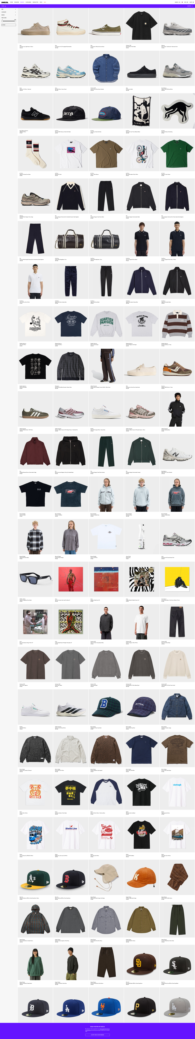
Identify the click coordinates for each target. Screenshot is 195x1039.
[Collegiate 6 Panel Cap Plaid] (106, 707)
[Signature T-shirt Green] (177, 153)
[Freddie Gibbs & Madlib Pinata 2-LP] (141, 579)
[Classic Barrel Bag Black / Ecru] (70, 238)
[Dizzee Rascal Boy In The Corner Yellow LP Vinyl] (177, 579)
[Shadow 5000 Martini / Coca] (177, 366)
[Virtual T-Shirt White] (35, 792)
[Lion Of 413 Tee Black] (141, 834)
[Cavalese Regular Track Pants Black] (106, 196)
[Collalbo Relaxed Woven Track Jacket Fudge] (35, 451)
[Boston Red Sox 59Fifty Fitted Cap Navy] (70, 877)
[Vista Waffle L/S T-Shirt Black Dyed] (141, 664)
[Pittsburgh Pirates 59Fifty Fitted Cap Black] (141, 1005)
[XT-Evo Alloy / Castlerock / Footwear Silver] (177, 25)
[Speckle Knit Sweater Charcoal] (35, 749)
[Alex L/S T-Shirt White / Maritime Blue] (106, 792)
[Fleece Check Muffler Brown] (177, 877)
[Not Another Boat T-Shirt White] (141, 153)
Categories (28, 2)
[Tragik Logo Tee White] (177, 792)
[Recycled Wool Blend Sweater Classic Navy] (70, 366)
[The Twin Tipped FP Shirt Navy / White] (177, 238)
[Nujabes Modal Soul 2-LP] (106, 579)
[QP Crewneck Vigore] (106, 323)
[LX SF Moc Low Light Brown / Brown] (35, 25)
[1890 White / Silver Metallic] (177, 451)
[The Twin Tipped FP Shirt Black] (141, 238)
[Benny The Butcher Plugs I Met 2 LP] (35, 621)
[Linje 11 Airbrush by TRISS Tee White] (35, 834)
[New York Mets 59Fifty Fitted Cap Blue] (106, 1005)
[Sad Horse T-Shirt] (70, 153)
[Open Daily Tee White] (106, 834)
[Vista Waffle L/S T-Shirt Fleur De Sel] (177, 664)
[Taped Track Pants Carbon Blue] (70, 281)
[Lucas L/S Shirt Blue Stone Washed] (106, 68)
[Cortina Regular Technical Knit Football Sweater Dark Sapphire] (70, 196)
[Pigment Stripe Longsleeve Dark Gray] (70, 919)
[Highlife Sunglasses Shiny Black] (35, 579)
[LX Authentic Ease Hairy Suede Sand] (141, 366)
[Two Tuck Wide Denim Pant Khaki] (177, 919)
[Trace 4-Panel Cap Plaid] (141, 707)
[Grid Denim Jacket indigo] (177, 707)
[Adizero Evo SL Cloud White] (70, 707)
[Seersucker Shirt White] (70, 749)
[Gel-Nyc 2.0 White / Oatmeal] (35, 68)
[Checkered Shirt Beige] (70, 536)
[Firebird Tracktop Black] (177, 408)
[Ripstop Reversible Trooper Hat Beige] (106, 877)
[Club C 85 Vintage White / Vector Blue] (106, 408)
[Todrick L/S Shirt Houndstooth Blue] (106, 621)
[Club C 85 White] (35, 707)
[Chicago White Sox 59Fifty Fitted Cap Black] (177, 962)
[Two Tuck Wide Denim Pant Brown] (106, 962)
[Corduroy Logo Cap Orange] (141, 877)
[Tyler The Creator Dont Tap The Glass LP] (70, 579)
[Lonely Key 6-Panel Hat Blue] (106, 110)
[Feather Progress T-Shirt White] (141, 621)
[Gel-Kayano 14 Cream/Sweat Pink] (177, 536)
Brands (22, 2)
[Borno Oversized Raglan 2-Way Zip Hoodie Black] (70, 451)
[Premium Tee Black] (70, 494)
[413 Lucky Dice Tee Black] (141, 792)
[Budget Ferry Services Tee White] (70, 834)
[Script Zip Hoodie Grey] (106, 494)
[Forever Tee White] (106, 536)
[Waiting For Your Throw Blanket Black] (141, 110)
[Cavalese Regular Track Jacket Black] (141, 196)
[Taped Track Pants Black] (106, 281)
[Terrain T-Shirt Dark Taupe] (177, 749)
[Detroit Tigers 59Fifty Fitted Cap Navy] (35, 1005)
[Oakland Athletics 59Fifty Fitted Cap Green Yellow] (35, 877)
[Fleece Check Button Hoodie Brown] (35, 919)
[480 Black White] (35, 110)
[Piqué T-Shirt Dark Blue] (141, 749)
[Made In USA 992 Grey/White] (177, 68)
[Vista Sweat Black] (106, 664)
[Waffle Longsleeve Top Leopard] (106, 749)
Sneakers (16, 2)
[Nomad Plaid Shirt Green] (141, 919)
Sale (45, 2)
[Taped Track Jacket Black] (177, 281)
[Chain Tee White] (35, 323)
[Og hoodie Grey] (141, 494)
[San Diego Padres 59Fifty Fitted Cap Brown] (141, 962)
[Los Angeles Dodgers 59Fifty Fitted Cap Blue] (70, 1005)
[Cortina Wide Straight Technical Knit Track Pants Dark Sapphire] (35, 238)
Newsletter (35, 2)
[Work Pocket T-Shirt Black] (141, 25)
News (11, 2)
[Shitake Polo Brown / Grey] (177, 323)
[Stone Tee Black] (35, 494)
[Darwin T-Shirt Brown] (106, 153)
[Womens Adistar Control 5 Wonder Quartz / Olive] (141, 408)
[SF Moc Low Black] (141, 68)
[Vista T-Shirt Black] (70, 664)
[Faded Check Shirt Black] (35, 536)
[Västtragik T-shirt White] (177, 834)
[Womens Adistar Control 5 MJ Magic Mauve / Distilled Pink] (70, 408)
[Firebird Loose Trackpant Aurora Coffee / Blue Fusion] (106, 366)
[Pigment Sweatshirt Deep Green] (35, 962)
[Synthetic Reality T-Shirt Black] (70, 792)
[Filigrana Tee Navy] (70, 323)
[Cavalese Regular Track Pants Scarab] (106, 451)
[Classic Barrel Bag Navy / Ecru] (106, 238)
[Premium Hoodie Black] (177, 494)
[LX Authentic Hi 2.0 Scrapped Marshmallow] (70, 25)
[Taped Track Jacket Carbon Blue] (141, 281)
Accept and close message (97, 1034)
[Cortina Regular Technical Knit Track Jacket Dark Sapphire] (177, 196)
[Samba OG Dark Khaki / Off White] (35, 408)
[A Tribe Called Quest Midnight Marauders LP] (70, 621)
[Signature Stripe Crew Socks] (35, 153)
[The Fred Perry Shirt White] (35, 281)
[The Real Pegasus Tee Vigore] (141, 323)
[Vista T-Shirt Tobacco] (35, 664)
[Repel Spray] (141, 536)
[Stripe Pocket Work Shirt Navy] (106, 919)
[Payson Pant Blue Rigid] (177, 621)
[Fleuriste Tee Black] (35, 366)
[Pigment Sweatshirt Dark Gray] (70, 962)
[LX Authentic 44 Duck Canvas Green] (106, 25)
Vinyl (41, 2)
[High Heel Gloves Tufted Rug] (177, 110)
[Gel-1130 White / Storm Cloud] (70, 68)
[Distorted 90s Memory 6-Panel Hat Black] (70, 110)
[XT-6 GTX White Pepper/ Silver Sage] (35, 196)
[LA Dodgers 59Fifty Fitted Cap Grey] (177, 1005)
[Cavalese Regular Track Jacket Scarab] (141, 451)
